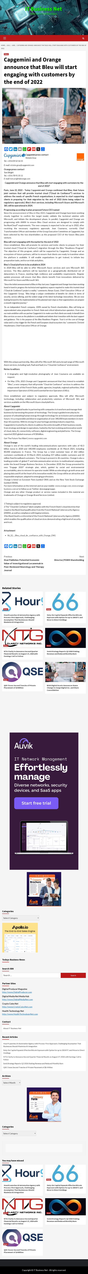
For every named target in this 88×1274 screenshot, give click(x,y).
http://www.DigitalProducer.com (17, 992)
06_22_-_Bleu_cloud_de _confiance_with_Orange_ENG (31, 535)
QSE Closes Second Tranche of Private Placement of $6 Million (20, 686)
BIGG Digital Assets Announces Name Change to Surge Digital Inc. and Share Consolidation (63, 687)
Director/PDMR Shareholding (69, 558)
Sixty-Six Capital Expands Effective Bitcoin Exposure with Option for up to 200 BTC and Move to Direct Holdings (65, 617)
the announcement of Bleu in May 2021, (27, 213)
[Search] (83, 38)
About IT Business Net (12, 1028)
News (6, 54)
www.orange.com (63, 486)
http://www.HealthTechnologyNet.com (20, 1014)
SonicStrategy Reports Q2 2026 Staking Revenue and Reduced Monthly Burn (63, 652)
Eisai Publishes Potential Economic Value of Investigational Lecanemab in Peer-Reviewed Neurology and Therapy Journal (24, 563)
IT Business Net (43, 8)
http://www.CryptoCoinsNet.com (17, 1007)
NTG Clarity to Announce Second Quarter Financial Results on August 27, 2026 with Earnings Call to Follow (21, 653)
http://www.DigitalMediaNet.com (17, 999)
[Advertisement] (44, 23)
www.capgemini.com (37, 438)
